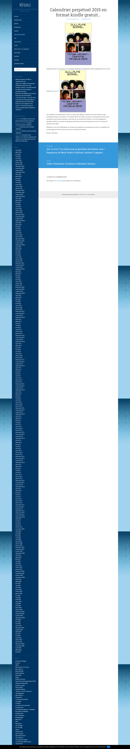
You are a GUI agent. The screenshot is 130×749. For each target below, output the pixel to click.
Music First (18, 719)
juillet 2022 (18, 249)
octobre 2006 (19, 575)
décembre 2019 (19, 311)
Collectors (17, 42)
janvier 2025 (18, 188)
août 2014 (18, 440)
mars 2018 (18, 353)
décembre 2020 (19, 287)
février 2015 (18, 428)
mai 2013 (18, 470)
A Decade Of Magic (20, 661)
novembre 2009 (19, 529)
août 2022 (18, 247)
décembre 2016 (19, 384)
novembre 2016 (19, 386)
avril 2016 (18, 400)
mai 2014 (18, 446)
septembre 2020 (20, 293)
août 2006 (18, 579)
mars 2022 (18, 257)
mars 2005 (18, 601)
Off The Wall (18, 725)
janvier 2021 (18, 285)
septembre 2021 (20, 269)
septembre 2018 (20, 341)
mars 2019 (18, 329)
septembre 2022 (20, 245)
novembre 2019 (19, 313)
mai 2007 (18, 561)
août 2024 (18, 198)
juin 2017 (18, 372)
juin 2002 (18, 621)
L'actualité (18, 701)
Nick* (16, 721)
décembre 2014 (19, 432)
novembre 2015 (19, 410)
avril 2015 (18, 424)
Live (15, 38)
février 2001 (18, 640)
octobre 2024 (19, 194)
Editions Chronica (20, 679)
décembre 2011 (19, 505)
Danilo (17, 677)
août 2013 (18, 464)
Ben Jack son (19, 669)
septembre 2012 (20, 486)
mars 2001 (18, 638)
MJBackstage (19, 717)
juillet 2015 (18, 418)
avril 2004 (18, 605)
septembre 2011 (20, 511)
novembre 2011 (19, 507)
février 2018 (18, 355)
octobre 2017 (19, 364)
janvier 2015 (18, 430)
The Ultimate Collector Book (23, 741)
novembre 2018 (19, 337)
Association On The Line (22, 667)
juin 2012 (18, 492)
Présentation (18, 20)
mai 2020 (18, 301)
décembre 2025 (19, 166)
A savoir (17, 663)
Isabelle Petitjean (20, 689)
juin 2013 (18, 468)
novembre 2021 (19, 265)
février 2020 (18, 307)
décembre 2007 (19, 547)
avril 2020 (18, 303)
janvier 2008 (18, 545)
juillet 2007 (18, 557)
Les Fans (16, 60)
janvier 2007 (18, 569)
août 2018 (18, 343)
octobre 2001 (19, 629)
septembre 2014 (20, 438)
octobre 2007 (19, 551)
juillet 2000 (18, 650)
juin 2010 (18, 521)
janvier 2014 (18, 454)
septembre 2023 (20, 220)
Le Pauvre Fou (19, 707)
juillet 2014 (18, 442)
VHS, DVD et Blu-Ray (19, 34)
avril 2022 (18, 255)
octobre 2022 (19, 243)
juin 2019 (18, 323)
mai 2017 (18, 374)
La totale (17, 703)
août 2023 (18, 222)
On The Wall (18, 727)
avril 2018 (18, 351)
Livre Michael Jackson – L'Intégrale (25, 709)
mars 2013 (18, 474)
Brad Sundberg (19, 673)
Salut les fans (19, 731)
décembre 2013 (19, 456)
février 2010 (18, 527)
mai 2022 (18, 253)
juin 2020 (18, 299)
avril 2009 (18, 533)
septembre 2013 (20, 462)
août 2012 (18, 488)
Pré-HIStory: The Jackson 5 (21, 49)
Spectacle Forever (20, 735)
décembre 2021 (19, 263)
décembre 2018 (19, 335)
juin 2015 (18, 420)
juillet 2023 (18, 224)
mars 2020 (18, 305)
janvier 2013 (18, 478)
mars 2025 (18, 184)
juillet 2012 (18, 490)
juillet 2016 (18, 394)
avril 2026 (18, 158)
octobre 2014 (19, 436)
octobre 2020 (19, 291)
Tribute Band (19, 743)
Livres (16, 45)
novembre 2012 (19, 482)
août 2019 (18, 319)
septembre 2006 (20, 577)
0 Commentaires (85, 19)
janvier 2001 (18, 642)
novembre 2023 (19, 216)
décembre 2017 (19, 359)
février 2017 (18, 380)
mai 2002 (18, 623)
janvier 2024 (18, 212)
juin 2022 (18, 251)
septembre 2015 (20, 414)
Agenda (16, 23)
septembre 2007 (20, 553)
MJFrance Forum (19, 63)
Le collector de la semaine (22, 705)
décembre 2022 (19, 239)
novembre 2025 (19, 168)
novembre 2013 (19, 458)
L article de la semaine (21, 699)
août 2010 (18, 519)
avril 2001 (18, 636)
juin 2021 (18, 275)
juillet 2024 (18, 200)
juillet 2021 (18, 273)
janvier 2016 (18, 406)
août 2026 (18, 150)
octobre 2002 (19, 615)
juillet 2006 (18, 581)
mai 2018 (18, 349)
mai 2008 (18, 537)
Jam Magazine (19, 693)
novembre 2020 (19, 289)
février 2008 (18, 543)
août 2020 (18, 295)
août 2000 (18, 648)
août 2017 (18, 368)
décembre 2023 (19, 214)
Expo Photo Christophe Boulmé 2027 (25, 681)
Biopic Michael (19, 671)
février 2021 (18, 283)
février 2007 (18, 567)
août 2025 (18, 174)
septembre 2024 (20, 196)
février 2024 (18, 210)
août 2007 (18, 555)
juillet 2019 (18, 321)
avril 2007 (18, 563)
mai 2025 (18, 180)
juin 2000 (18, 652)
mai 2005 (18, 597)
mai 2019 (18, 325)
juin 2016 (18, 396)
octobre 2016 (19, 388)
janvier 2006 (18, 593)
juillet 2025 (18, 176)
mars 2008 (18, 541)
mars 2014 (18, 450)
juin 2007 (18, 559)
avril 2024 (18, 206)
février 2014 (18, 452)
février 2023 (18, 235)
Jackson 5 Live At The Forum (23, 691)
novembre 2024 (19, 192)
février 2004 (18, 609)
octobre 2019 (19, 315)
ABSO (17, 665)
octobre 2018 (19, 339)
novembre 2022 (19, 241)
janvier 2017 (18, 382)
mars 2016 (18, 402)
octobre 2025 (19, 170)
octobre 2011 (19, 509)
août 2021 (18, 271)
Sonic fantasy (19, 733)
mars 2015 (18, 426)
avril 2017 (18, 376)
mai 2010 (18, 523)
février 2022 (18, 259)
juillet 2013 (18, 466)
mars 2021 (18, 281)
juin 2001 (18, 633)
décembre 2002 (19, 611)
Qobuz (17, 729)
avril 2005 (18, 599)
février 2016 (18, 404)
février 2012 (18, 501)
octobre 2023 (19, 218)
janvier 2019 (18, 333)
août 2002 (18, 619)
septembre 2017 (20, 365)
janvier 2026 (18, 164)
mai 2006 (18, 585)
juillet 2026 (18, 152)
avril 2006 (18, 587)
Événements (17, 27)
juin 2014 (18, 444)
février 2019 (18, 331)
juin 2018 (18, 347)
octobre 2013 (19, 460)
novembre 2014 (19, 434)
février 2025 (18, 186)
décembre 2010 (19, 513)
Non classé (18, 723)
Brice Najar (18, 675)
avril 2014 (18, 448)
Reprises (16, 56)
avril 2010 (18, 525)
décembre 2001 (19, 627)
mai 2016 (18, 398)
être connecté (58, 181)
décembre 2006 (19, 571)
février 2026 (18, 162)
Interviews (17, 52)
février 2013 (18, 476)
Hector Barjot (19, 687)
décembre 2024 (19, 190)
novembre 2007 (19, 549)
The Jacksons (19, 737)
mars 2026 (18, 160)
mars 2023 (18, 233)
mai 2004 (18, 603)
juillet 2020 (18, 297)
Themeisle (92, 194)
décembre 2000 (19, 644)
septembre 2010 (20, 517)
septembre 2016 (20, 390)
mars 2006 (18, 589)
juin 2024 (18, 202)
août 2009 (18, 531)
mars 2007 (18, 565)
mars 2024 (18, 208)
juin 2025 (18, 178)
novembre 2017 (19, 361)
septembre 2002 (20, 617)
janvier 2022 (18, 261)
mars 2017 (18, 378)
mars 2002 (18, 625)
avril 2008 (18, 539)
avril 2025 (18, 182)
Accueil (16, 16)
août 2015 (18, 416)
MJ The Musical (19, 715)
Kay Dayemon (19, 695)
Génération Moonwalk (21, 683)
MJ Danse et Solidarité (21, 711)
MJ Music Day (19, 713)
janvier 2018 (18, 357)
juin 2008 (18, 535)
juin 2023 (18, 227)
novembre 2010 (19, 515)
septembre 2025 (20, 172)
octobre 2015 (19, 412)
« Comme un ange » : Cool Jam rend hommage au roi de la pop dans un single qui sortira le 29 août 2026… (25, 99)
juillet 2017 (18, 370)
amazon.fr (56, 91)
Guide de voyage (20, 685)
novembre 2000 (19, 646)
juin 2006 (18, 583)
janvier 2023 (18, 237)
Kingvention (18, 697)
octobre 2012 (19, 484)
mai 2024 (18, 204)
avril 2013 (18, 472)
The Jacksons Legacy (21, 739)
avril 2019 (18, 327)
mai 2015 (18, 422)
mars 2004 (18, 607)
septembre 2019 (20, 317)
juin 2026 (18, 154)
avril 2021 (18, 279)
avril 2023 (18, 231)
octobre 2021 (19, 267)
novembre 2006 (19, 573)
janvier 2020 (18, 309)
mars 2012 (18, 499)
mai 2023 (18, 228)
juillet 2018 (18, 345)
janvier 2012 (18, 502)
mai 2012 (18, 494)
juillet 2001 (18, 631)
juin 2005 (18, 595)
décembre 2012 (19, 480)
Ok (108, 747)
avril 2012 (18, 496)
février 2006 (18, 591)
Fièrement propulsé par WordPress (70, 194)
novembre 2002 (19, 613)
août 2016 (18, 392)
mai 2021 (18, 277)
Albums (16, 31)
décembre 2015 (19, 408)
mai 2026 (18, 156)
